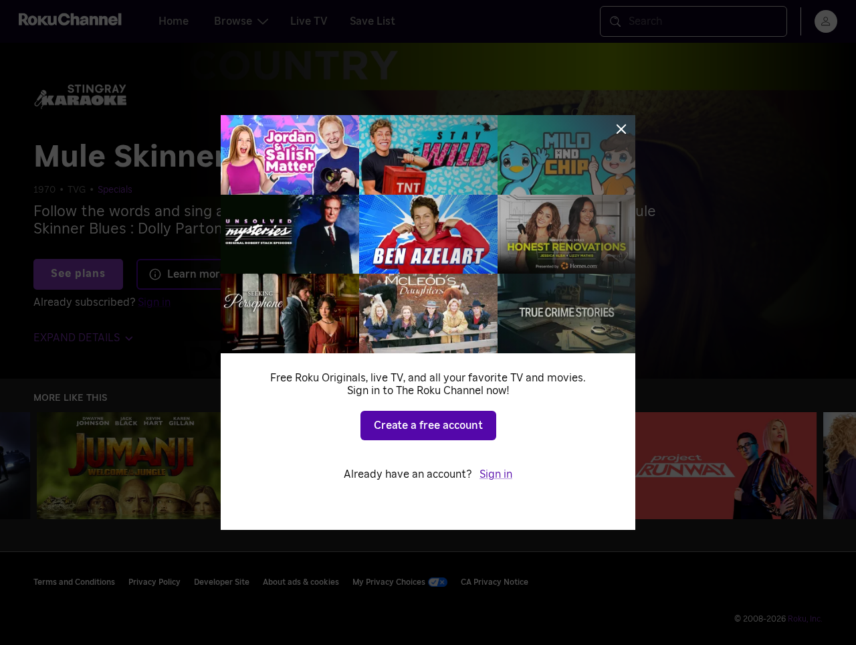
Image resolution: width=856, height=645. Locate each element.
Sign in (495, 474)
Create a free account (428, 425)
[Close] (621, 129)
